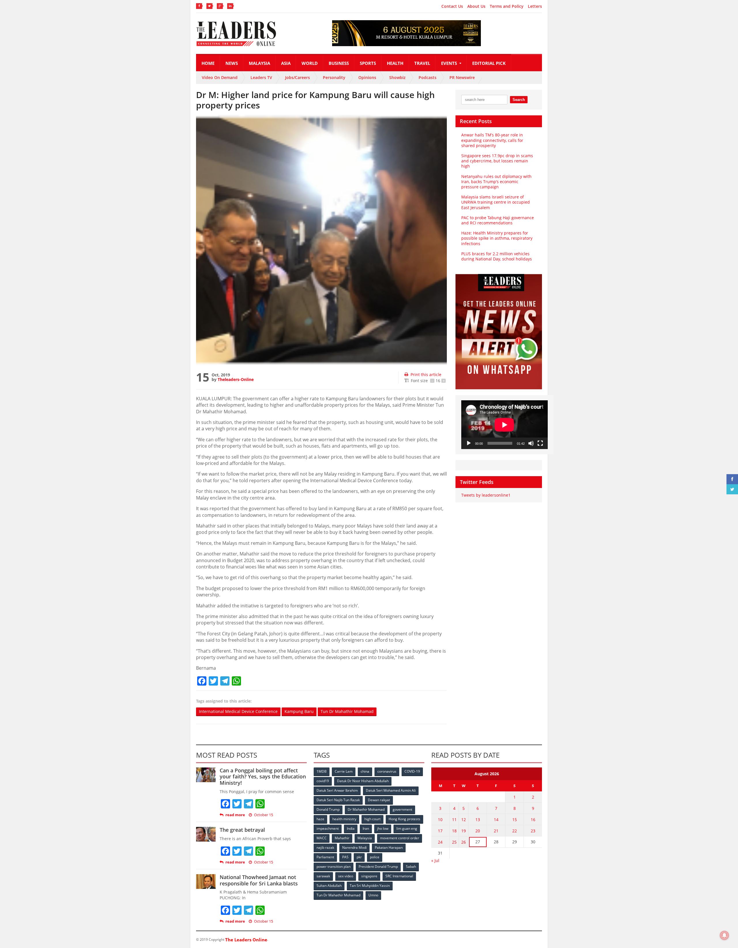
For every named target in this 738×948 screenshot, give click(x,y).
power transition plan (334, 866)
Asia (286, 63)
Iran (366, 828)
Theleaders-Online (236, 379)
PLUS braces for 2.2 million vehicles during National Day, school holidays (496, 256)
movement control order (399, 838)
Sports (368, 63)
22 (514, 831)
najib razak (325, 847)
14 (496, 819)
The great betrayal (242, 829)
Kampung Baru (299, 711)
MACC (322, 838)
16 (533, 819)
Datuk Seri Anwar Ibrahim (337, 790)
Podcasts (427, 77)
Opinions (367, 77)
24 (440, 842)
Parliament (325, 857)
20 (477, 831)
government (402, 809)
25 (454, 842)
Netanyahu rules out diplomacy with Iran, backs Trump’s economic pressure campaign (496, 181)
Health (395, 63)
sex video (345, 876)
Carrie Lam (344, 771)
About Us (476, 6)
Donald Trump (328, 809)
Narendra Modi (354, 847)
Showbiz (397, 77)
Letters (535, 6)
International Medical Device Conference (238, 711)
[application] (504, 424)
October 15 (263, 815)
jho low (382, 828)
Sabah (411, 866)
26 (463, 842)
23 (533, 831)
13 (477, 819)
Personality (334, 77)
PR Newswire (462, 77)
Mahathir (342, 838)
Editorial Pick (489, 63)
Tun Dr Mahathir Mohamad (347, 711)
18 (454, 831)
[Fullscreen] (540, 443)
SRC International (399, 876)
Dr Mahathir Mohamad (366, 809)
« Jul (435, 860)
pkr (359, 857)
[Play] (469, 443)
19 (463, 831)
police (374, 857)
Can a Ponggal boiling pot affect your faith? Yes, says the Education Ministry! (263, 776)
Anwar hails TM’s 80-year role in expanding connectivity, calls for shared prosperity (492, 140)
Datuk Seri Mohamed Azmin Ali (391, 790)
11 (454, 819)
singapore (369, 876)
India (351, 828)
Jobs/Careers (297, 77)
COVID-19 (412, 771)
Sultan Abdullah (329, 885)
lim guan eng (406, 828)
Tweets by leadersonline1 (486, 495)
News (231, 63)
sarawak (323, 876)
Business (339, 63)
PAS (345, 857)
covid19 (323, 780)
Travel (422, 63)
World (310, 63)
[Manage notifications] (724, 935)
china (365, 771)
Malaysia (259, 63)
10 (440, 819)
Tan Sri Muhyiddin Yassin (370, 885)
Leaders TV (261, 77)
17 (440, 831)
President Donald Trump (378, 866)
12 (463, 819)
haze (320, 818)
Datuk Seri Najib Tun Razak (338, 799)
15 (514, 819)
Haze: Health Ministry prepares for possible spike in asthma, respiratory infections (496, 238)
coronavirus (386, 771)
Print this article (426, 374)
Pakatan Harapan (389, 847)
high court (372, 818)
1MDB (322, 771)
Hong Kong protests (404, 818)
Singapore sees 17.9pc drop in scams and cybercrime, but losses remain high (497, 161)
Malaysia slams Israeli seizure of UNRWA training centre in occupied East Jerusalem (495, 202)
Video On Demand (220, 77)
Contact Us (452, 6)
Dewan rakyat (379, 799)
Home (208, 63)
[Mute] (531, 443)
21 (496, 831)
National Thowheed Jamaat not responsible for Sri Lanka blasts (259, 880)
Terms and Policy (507, 6)
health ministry (344, 818)
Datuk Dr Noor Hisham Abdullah (363, 780)
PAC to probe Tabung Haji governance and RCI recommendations (497, 220)
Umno (373, 895)
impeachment (328, 828)
